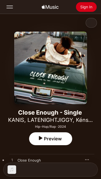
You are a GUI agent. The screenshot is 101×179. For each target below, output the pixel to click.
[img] (50, 7)
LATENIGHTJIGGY (50, 120)
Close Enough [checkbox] (29, 160)
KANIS (16, 120)
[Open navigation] (10, 7)
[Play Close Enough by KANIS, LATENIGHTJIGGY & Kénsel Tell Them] (12, 160)
